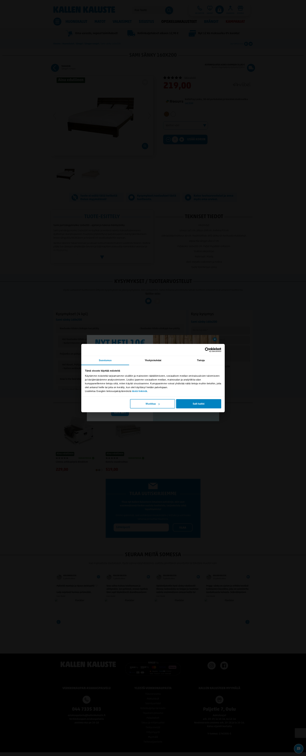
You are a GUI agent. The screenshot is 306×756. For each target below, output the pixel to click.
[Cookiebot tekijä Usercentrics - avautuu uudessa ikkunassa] (207, 349)
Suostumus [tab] (105, 360)
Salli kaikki (198, 403)
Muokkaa (151, 403)
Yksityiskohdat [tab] (153, 360)
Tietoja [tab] (201, 360)
